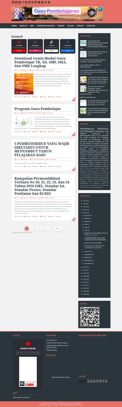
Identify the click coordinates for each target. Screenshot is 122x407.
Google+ (44, 97)
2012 (84, 200)
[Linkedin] (29, 2)
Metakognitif (87, 177)
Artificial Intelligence (101, 145)
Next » (58, 228)
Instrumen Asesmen (85, 174)
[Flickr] (39, 2)
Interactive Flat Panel (98, 174)
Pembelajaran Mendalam (94, 128)
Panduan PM (91, 179)
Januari (87, 215)
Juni (86, 227)
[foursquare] (45, 2)
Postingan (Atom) (25, 232)
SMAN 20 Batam (52, 350)
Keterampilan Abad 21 (89, 135)
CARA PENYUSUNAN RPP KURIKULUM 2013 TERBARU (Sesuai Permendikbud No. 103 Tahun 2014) (94, 72)
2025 (84, 291)
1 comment (51, 198)
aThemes (49, 405)
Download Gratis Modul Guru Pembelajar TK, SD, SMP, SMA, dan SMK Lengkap (40, 62)
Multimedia (95, 177)
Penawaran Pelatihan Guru (46, 26)
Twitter (36, 97)
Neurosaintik (103, 177)
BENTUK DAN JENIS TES (88, 97)
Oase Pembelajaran (59, 403)
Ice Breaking (103, 172)
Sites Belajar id (52, 340)
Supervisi (99, 153)
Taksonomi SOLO (85, 166)
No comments (49, 70)
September (88, 254)
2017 (84, 267)
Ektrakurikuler (83, 172)
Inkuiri (96, 143)
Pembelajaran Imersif (99, 183)
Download (80, 26)
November (88, 260)
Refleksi (98, 164)
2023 (84, 285)
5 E (83, 168)
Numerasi (82, 179)
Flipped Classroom (90, 133)
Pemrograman (83, 185)
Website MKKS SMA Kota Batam (57, 343)
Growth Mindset (94, 172)
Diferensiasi (90, 170)
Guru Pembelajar (37, 70)
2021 (84, 279)
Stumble (52, 97)
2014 (84, 207)
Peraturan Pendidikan (38, 159)
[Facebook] (16, 2)
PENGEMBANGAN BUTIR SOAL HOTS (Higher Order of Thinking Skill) (97, 53)
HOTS (94, 147)
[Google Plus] (19, 2)
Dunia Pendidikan (101, 170)
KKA (107, 174)
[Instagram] (36, 2)
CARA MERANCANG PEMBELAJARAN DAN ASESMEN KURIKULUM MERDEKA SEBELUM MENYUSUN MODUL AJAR (94, 44)
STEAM (87, 187)
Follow (35, 50)
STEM (107, 141)
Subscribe (19, 50)
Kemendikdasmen (87, 176)
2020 (84, 276)
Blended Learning (94, 131)
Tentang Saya (91, 26)
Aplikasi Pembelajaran (95, 155)
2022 (84, 282)
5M (87, 168)
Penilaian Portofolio (95, 141)
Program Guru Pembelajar (37, 109)
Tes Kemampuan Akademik (101, 166)
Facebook (28, 97)
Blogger (67, 377)
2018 (84, 270)
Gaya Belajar (87, 143)
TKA (105, 164)
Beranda (14, 26)
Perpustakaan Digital (86, 164)
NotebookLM (94, 158)
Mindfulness (83, 158)
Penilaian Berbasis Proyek (97, 162)
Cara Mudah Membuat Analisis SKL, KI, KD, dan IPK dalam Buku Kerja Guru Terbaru (97, 102)
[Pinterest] (49, 2)
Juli (86, 230)
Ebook (32, 26)
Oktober (87, 257)
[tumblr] (42, 2)
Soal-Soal (70, 26)
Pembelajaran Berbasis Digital (89, 181)
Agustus (87, 251)
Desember (88, 263)
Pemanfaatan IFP (101, 179)
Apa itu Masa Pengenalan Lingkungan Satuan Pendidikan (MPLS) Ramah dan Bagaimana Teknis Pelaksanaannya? (94, 90)
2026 (84, 294)
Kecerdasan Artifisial (98, 156)
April (86, 221)
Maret (87, 218)
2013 (84, 204)
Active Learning (94, 168)
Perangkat (61, 26)
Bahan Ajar (23, 26)
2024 (84, 288)
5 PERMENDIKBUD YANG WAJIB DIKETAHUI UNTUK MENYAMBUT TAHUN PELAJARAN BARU (41, 149)
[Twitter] (13, 2)
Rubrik (90, 153)
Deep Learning (90, 137)
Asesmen (105, 135)
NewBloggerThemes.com (74, 405)
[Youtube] (32, 2)
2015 (84, 210)
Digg (59, 97)
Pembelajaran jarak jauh (93, 160)
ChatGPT (86, 147)
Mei (86, 224)
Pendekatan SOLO (95, 185)
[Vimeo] (26, 2)
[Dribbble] (23, 2)
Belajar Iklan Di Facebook (21, 397)
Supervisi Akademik (96, 187)
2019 (84, 273)
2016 (84, 213)
